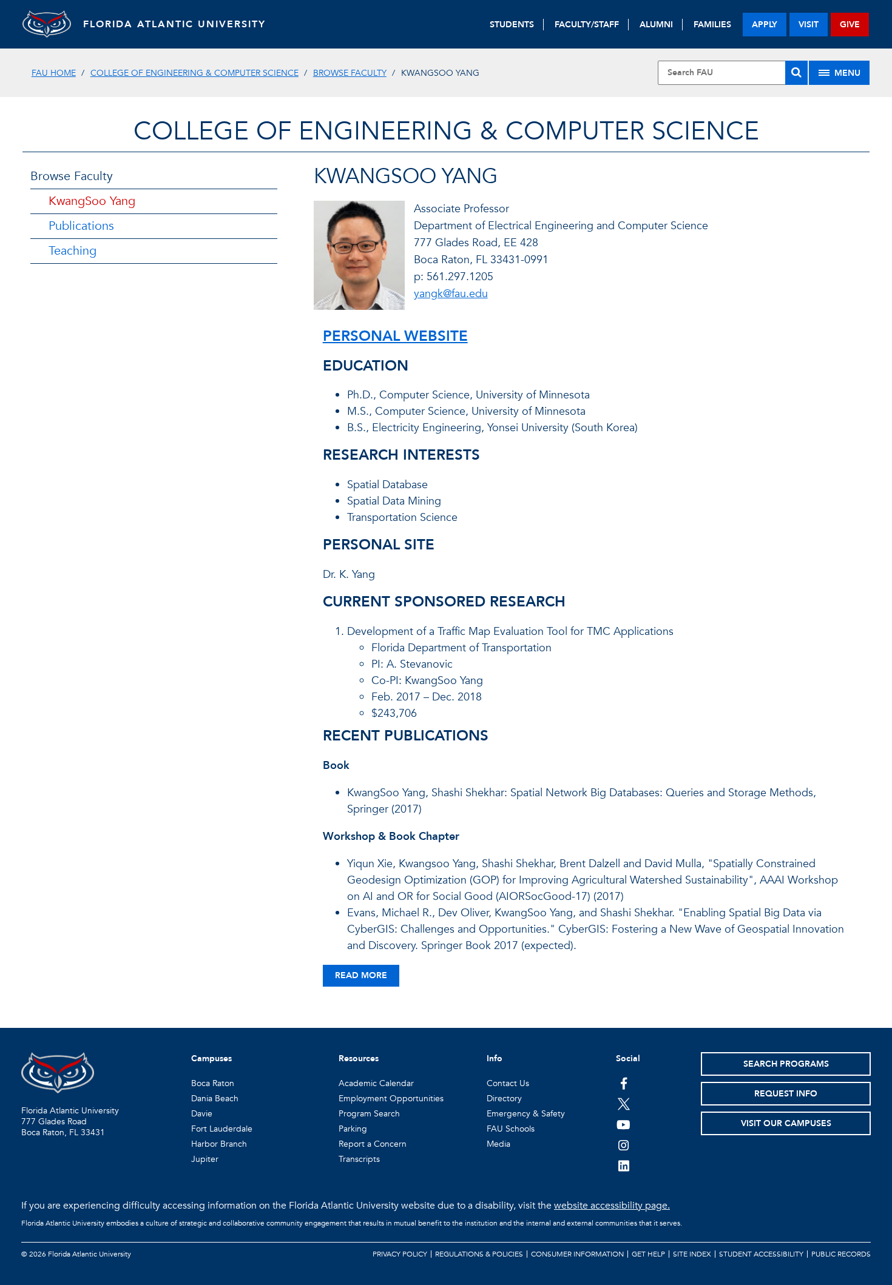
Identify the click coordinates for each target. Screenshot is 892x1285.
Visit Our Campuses (786, 1123)
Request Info (785, 1093)
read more (361, 975)
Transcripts (359, 1159)
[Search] (796, 73)
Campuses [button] (211, 1058)
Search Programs (786, 1064)
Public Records (841, 1254)
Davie (201, 1113)
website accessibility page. (612, 1205)
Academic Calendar (376, 1083)
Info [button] (494, 1058)
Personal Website (395, 336)
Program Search (369, 1113)
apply (764, 24)
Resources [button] (359, 1058)
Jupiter (204, 1159)
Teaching (72, 251)
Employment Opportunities (391, 1098)
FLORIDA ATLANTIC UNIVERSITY (174, 24)
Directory (504, 1098)
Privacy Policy (400, 1254)
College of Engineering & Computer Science (194, 73)
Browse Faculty (350, 73)
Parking (353, 1129)
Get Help (648, 1254)
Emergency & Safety (526, 1113)
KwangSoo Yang (92, 201)
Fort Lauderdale (221, 1129)
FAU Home (54, 73)
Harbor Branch (219, 1144)
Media (498, 1144)
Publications (81, 226)
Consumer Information (577, 1254)
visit (809, 24)
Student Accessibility (761, 1254)
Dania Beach (214, 1098)
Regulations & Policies (479, 1254)
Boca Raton (212, 1083)
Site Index (692, 1254)
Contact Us (508, 1083)
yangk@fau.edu (451, 293)
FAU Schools (511, 1129)
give (850, 24)
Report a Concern (373, 1144)
